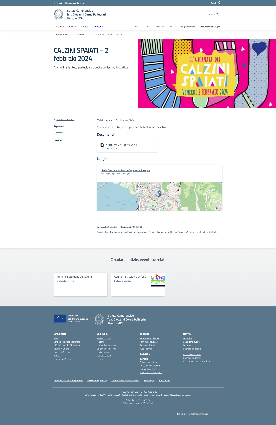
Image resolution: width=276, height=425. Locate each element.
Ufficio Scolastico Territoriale (67, 345)
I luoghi (100, 341)
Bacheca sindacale (192, 348)
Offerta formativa (148, 362)
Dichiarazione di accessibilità (125, 380)
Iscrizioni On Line (62, 352)
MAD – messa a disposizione (196, 361)
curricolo (144, 358)
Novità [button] (84, 26)
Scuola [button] (60, 26)
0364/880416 (100, 394)
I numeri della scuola (106, 345)
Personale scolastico (149, 338)
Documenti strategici (210, 26)
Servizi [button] (72, 26)
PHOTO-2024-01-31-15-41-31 (121, 145)
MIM (56, 338)
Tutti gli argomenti (187, 26)
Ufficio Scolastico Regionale (67, 341)
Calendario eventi (191, 341)
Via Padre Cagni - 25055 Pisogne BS (142, 391)
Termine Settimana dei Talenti (74, 276)
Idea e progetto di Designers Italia (192, 414)
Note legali (149, 380)
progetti (59, 131)
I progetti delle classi (150, 369)
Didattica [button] (98, 26)
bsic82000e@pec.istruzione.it (178, 394)
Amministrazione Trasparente (68, 380)
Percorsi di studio (148, 345)
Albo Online (164, 380)
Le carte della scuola (106, 348)
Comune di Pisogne (63, 359)
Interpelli (160, 26)
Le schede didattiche (150, 365)
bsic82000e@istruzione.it (125, 394)
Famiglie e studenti (149, 341)
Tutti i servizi (146, 348)
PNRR (171, 26)
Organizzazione (104, 355)
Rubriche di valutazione (151, 372)
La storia (101, 359)
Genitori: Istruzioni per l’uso (130, 276)
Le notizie (187, 338)
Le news (187, 345)
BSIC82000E (148, 403)
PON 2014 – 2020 (143, 26)
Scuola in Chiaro (61, 348)
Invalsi (57, 355)
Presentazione (104, 338)
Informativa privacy (97, 380)
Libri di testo (103, 352)
